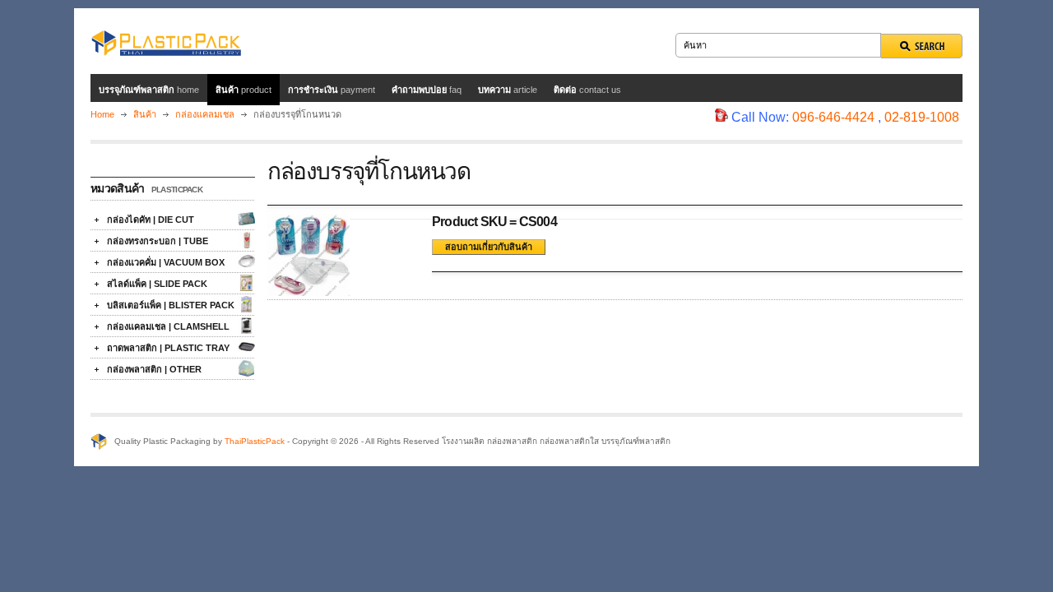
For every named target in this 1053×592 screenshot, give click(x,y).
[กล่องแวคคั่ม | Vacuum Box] (247, 261)
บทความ (507, 90)
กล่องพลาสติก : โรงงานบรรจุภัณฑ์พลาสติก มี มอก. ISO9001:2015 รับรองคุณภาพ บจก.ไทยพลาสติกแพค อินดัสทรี (165, 41)
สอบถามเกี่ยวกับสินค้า (488, 247)
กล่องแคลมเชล (206, 114)
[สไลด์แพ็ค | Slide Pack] (247, 283)
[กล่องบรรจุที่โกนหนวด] (308, 291)
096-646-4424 (833, 117)
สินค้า (243, 90)
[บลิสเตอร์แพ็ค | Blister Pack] (247, 304)
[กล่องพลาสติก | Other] (247, 368)
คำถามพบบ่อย (427, 90)
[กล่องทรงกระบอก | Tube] (247, 240)
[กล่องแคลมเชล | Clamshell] (247, 325)
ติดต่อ (587, 90)
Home (102, 114)
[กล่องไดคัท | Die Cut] (247, 218)
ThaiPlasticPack (255, 441)
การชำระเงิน (331, 90)
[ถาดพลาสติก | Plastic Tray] (247, 347)
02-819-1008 (921, 117)
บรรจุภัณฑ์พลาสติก (149, 90)
